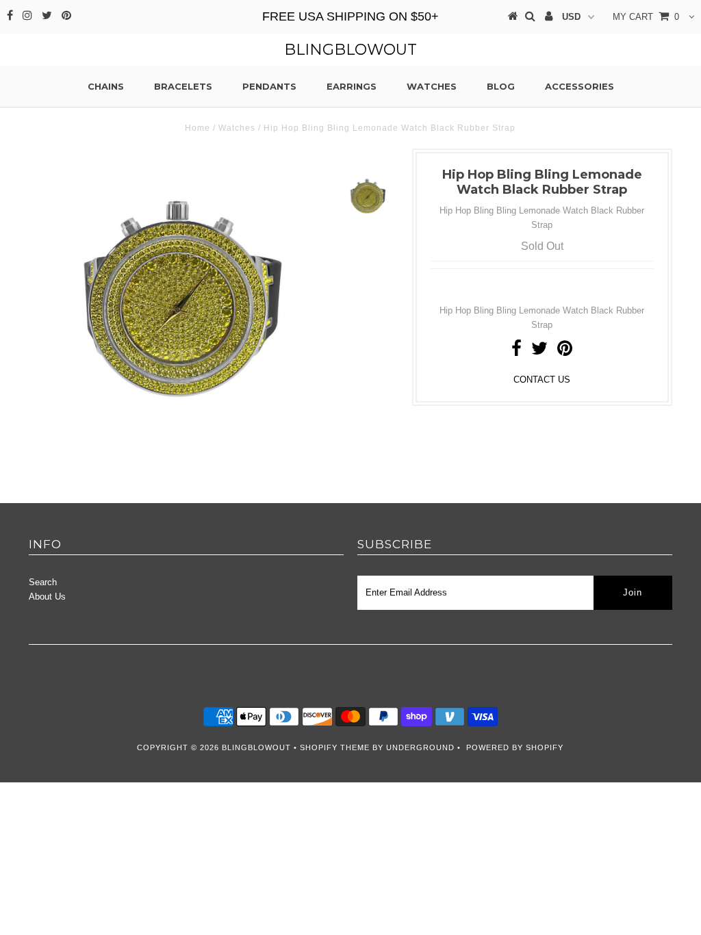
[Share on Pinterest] (564, 351)
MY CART (646, 17)
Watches (432, 86)
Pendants (269, 86)
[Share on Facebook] (516, 351)
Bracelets (183, 86)
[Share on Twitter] (539, 351)
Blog (501, 86)
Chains (106, 86)
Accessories (579, 86)
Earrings (352, 86)
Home (197, 128)
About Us (47, 596)
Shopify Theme (335, 747)
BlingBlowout (350, 49)
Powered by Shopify (514, 747)
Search (43, 582)
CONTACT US (541, 379)
